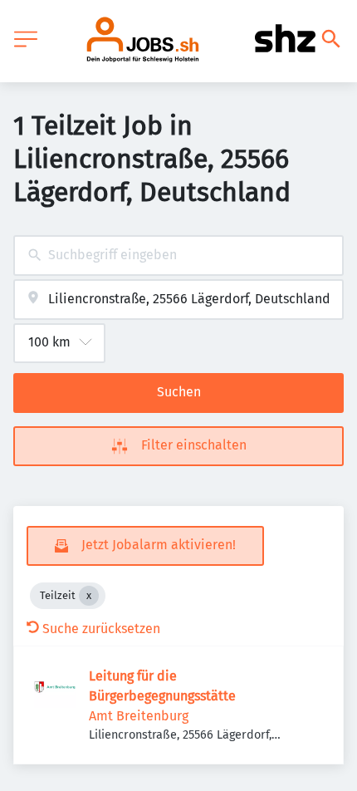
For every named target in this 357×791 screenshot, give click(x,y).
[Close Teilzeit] (89, 596)
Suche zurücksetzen (101, 628)
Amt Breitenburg (138, 716)
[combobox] (178, 255)
